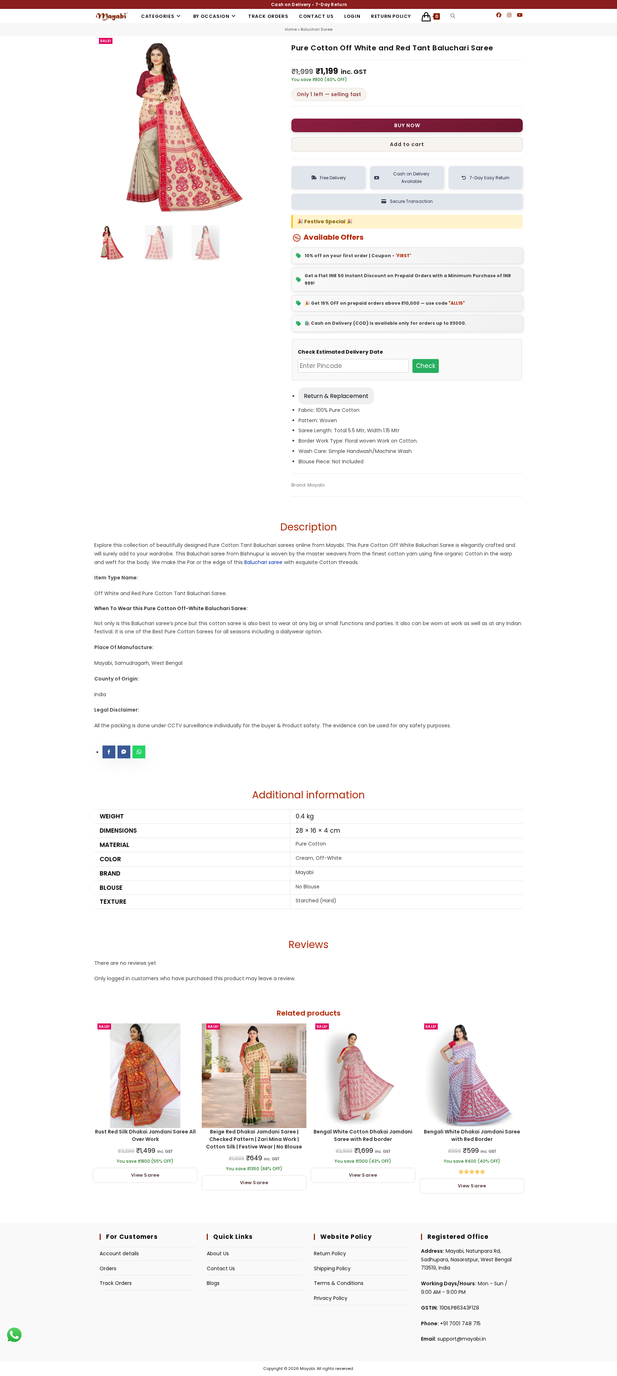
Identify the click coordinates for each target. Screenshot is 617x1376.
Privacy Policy (330, 1298)
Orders (108, 1268)
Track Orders (116, 1283)
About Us (218, 1253)
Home (291, 29)
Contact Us (221, 1268)
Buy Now (407, 125)
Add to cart (407, 144)
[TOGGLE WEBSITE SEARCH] (453, 16)
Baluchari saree (263, 562)
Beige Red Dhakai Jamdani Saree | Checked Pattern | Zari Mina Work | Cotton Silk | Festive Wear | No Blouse (254, 1139)
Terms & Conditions (338, 1283)
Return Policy (330, 1253)
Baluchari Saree (316, 29)
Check (425, 366)
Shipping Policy (332, 1268)
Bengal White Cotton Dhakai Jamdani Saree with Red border (362, 1135)
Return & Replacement (336, 396)
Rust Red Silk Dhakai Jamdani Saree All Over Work (145, 1135)
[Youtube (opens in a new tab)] (520, 15)
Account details (119, 1253)
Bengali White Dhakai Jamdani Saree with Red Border (472, 1135)
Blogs (213, 1283)
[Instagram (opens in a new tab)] (509, 15)
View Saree (145, 1175)
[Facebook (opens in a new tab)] (498, 15)
